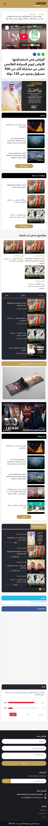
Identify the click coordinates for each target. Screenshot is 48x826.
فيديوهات (32, 14)
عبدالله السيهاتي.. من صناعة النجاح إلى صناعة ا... (16, 201)
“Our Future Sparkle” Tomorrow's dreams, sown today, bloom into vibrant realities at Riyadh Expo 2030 (16, 142)
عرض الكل (24, 166)
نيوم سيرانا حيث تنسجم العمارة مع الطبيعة (16, 125)
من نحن (43, 817)
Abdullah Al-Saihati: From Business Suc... (16, 304)
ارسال (24, 763)
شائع (23, 295)
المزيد (24, 516)
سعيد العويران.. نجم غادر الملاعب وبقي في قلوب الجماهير (36, 286)
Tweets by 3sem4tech (38, 601)
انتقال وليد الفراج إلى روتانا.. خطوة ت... (17, 349)
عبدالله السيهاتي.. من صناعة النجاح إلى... (16, 319)
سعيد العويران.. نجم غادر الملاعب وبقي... (18, 334)
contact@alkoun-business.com (32, 797)
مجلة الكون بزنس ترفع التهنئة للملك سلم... (16, 538)
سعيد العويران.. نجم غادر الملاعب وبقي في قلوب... (17, 216)
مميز (6, 295)
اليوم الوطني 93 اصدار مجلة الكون (17, 506)
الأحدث (40, 295)
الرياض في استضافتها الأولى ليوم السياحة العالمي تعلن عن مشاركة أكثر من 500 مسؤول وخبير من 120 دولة (16, 492)
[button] (40, 589)
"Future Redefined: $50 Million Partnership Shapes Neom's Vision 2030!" (16, 155)
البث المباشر (42, 813)
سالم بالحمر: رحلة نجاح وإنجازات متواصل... (16, 566)
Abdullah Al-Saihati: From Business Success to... (16, 186)
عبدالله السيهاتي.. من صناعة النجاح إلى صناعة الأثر (13, 259)
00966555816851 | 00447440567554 (30, 794)
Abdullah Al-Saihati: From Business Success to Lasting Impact (34, 260)
